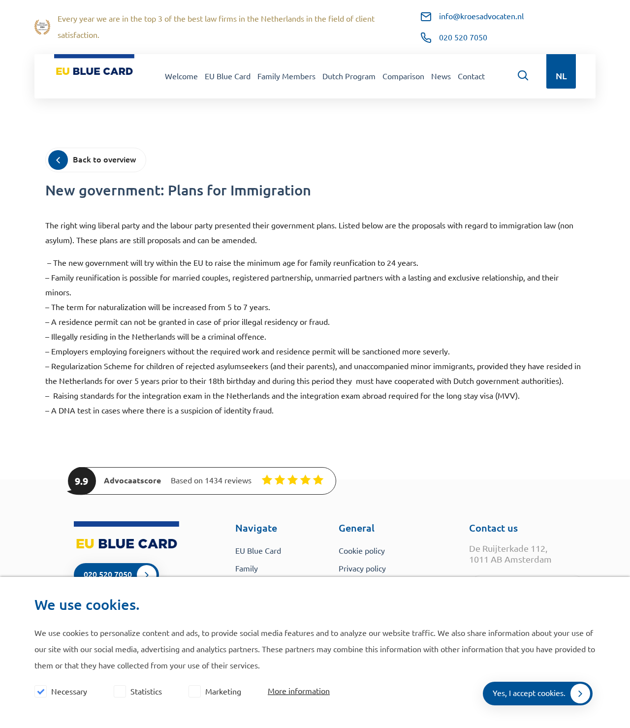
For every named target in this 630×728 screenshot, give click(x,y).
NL (561, 76)
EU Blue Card (228, 76)
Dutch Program (349, 76)
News (441, 76)
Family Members (286, 76)
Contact (471, 76)
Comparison (403, 76)
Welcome (181, 76)
